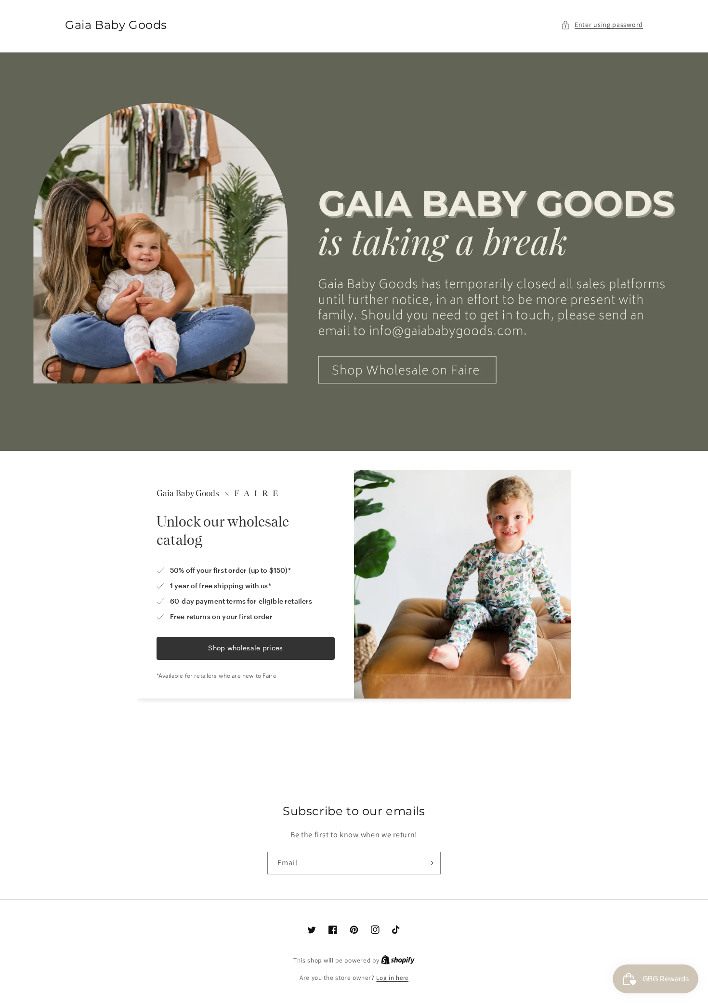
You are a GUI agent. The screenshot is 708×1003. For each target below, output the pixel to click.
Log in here (392, 978)
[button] (602, 25)
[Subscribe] (429, 863)
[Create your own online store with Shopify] (398, 960)
